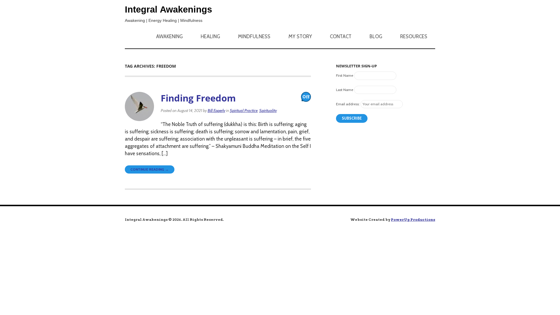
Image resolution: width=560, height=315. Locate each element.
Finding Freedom (198, 98)
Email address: (348, 104)
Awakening (169, 36)
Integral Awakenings (168, 9)
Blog (376, 36)
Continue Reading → (149, 169)
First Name (344, 75)
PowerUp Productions (413, 219)
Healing (210, 36)
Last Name (344, 90)
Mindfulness (254, 36)
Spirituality (268, 110)
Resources (413, 36)
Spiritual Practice (244, 110)
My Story (300, 36)
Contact (340, 36)
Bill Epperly (216, 110)
